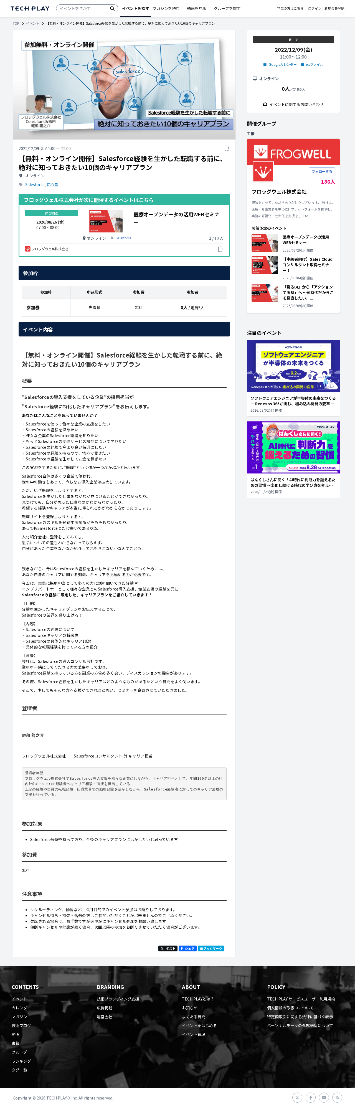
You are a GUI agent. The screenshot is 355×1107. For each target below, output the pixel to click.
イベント (32, 23)
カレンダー (21, 1007)
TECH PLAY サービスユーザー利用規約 (301, 999)
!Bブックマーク (211, 948)
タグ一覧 (19, 1070)
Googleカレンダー (283, 64)
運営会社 (104, 1016)
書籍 (15, 1043)
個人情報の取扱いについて (290, 1007)
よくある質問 (193, 1016)
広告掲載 (104, 1007)
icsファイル (314, 64)
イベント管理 (193, 1034)
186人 (328, 181)
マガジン (19, 1016)
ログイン (314, 8)
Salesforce (35, 184)
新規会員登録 (334, 8)
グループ (19, 1052)
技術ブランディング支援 (118, 999)
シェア (189, 948)
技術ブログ (21, 1025)
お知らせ (189, 1007)
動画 (15, 1034)
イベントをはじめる (199, 1025)
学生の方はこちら (290, 8)
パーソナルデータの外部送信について (300, 1025)
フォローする (322, 171)
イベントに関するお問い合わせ (296, 104)
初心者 (52, 184)
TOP (16, 23)
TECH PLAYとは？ (198, 999)
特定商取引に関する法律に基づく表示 (300, 1016)
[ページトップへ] (30, 8)
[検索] (112, 8)
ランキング (21, 1061)
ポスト (170, 948)
